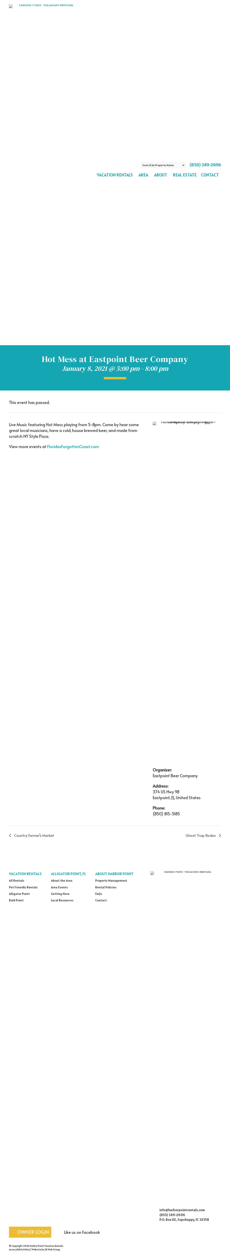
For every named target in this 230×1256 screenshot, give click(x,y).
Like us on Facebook (81, 1232)
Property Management (111, 881)
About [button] (160, 175)
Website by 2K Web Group (46, 1249)
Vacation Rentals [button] (115, 175)
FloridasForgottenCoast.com (73, 446)
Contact (210, 175)
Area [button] (143, 175)
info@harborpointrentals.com (182, 1210)
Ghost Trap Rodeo (201, 835)
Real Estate (185, 175)
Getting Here (60, 894)
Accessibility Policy (19, 1249)
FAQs (98, 894)
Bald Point (16, 900)
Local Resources (62, 900)
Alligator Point (19, 894)
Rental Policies (105, 887)
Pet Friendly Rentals (23, 887)
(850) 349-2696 (205, 165)
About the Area (61, 881)
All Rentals (16, 881)
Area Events (59, 887)
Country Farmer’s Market (33, 835)
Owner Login (32, 1232)
